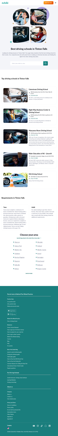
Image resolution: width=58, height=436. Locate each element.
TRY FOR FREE (48, 2)
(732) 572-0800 (34, 158)
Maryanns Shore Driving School (40, 130)
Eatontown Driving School (38, 89)
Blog (8, 341)
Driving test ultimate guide (13, 354)
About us (9, 394)
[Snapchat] (45, 426)
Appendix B (10, 419)
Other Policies (10, 414)
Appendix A (10, 416)
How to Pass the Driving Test (14, 361)
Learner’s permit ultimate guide (14, 352)
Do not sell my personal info (13, 409)
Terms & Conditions (11, 405)
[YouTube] (34, 426)
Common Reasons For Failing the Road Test (17, 363)
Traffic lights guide (11, 356)
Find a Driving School (12, 321)
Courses (9, 339)
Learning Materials (11, 380)
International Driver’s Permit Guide (15, 365)
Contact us (9, 396)
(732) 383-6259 (34, 95)
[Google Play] (29, 314)
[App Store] (29, 310)
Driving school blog (11, 382)
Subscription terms (11, 412)
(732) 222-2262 (34, 118)
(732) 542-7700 (34, 135)
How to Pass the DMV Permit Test (15, 359)
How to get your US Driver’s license (15, 329)
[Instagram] (38, 426)
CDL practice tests (11, 304)
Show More (29, 273)
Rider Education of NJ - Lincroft (40, 153)
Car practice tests (11, 301)
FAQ (8, 343)
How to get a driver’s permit (13, 334)
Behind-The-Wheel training (13, 336)
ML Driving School (35, 174)
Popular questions (11, 368)
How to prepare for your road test (15, 332)
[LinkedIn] (49, 426)
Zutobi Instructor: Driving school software (17, 377)
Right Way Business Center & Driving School (39, 111)
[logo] (5, 3)
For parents (10, 345)
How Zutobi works (11, 399)
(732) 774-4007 (34, 178)
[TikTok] (41, 426)
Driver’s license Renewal (12, 327)
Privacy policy (10, 407)
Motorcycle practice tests (13, 306)
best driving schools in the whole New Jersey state (28, 238)
